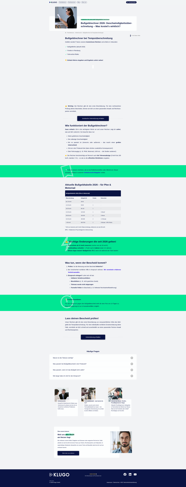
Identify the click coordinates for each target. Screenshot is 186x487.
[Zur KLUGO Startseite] (53, 2)
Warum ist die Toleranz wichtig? (63, 358)
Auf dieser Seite (136, 35)
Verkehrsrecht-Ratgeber (92, 172)
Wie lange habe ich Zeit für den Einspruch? (67, 376)
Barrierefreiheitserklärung (130, 482)
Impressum (109, 482)
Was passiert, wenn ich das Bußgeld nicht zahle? (68, 370)
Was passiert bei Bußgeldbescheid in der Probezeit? (69, 364)
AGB (121, 482)
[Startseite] (65, 33)
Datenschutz (116, 482)
